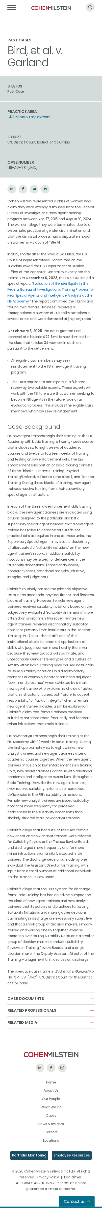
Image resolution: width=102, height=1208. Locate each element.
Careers (51, 1132)
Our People (51, 1098)
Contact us (74, 1201)
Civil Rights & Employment (29, 117)
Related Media (22, 1022)
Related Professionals (31, 1010)
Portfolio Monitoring (29, 1155)
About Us (51, 1090)
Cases (51, 1115)
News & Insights (51, 1123)
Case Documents (25, 998)
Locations (51, 1140)
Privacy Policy (48, 1177)
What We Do (51, 1107)
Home (51, 1082)
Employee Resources (72, 1155)
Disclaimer (72, 1177)
